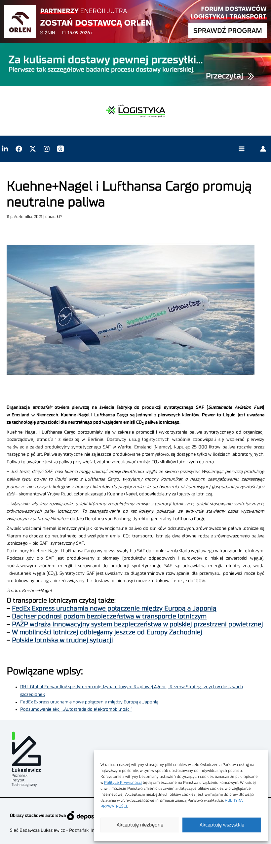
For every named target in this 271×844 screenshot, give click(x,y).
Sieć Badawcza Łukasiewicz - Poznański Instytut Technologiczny (74, 830)
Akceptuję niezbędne (140, 825)
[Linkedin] (5, 149)
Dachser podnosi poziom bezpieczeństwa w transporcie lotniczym (109, 616)
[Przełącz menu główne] (241, 149)
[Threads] (60, 149)
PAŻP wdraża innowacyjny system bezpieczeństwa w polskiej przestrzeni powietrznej (137, 624)
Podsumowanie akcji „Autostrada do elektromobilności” (76, 709)
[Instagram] (47, 149)
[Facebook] (19, 149)
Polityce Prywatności (123, 782)
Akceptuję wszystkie (222, 825)
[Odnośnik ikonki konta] (263, 149)
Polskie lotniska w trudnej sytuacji (62, 640)
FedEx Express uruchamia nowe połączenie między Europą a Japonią (114, 608)
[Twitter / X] (33, 149)
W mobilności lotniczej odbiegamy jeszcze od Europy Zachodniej (107, 632)
